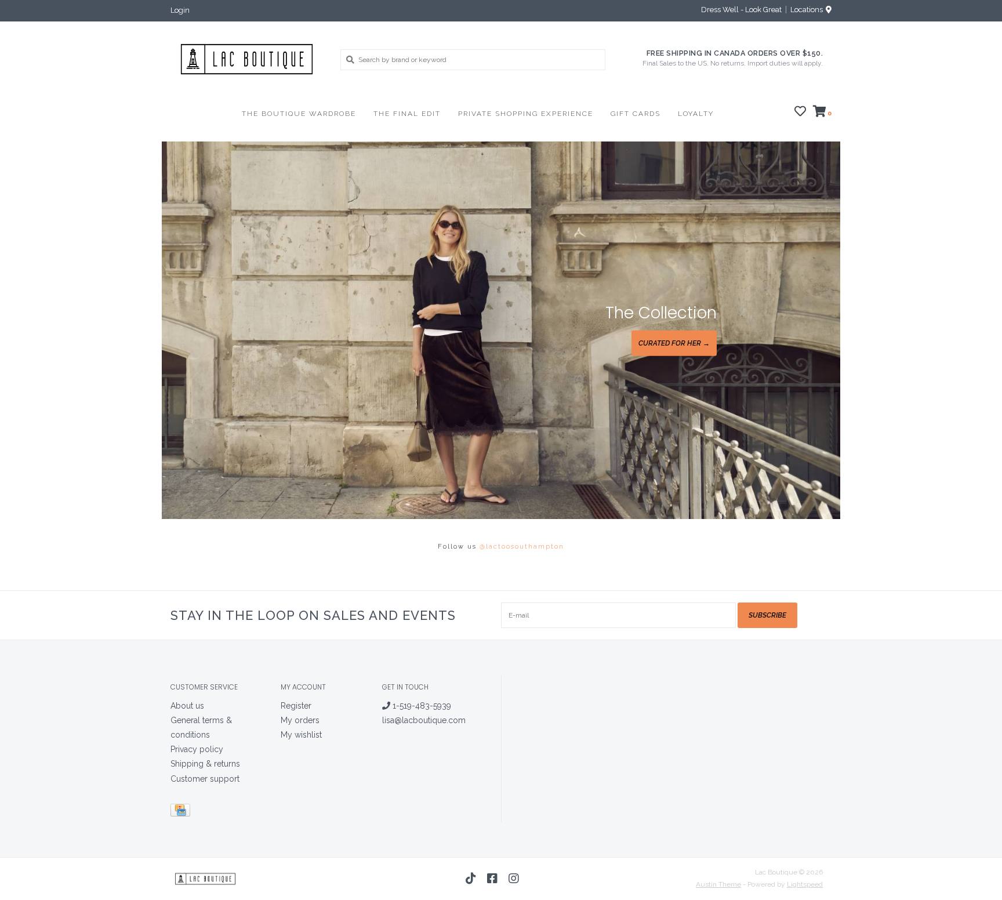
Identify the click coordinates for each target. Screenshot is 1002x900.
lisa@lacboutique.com (424, 720)
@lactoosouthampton (522, 546)
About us (187, 705)
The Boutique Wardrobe (299, 114)
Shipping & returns (205, 763)
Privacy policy (196, 749)
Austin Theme (718, 884)
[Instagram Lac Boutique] (514, 878)
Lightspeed (805, 884)
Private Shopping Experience (525, 114)
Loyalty (696, 114)
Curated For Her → (674, 343)
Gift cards (635, 114)
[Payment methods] (182, 811)
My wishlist (301, 734)
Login (180, 10)
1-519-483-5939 (420, 705)
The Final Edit (407, 114)
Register (296, 705)
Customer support (204, 778)
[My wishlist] (800, 113)
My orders (300, 720)
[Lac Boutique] (246, 59)
